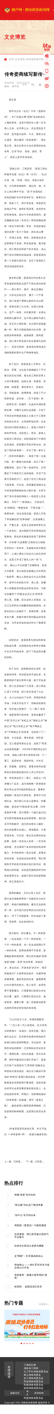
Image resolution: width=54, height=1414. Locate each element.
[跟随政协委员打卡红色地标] (27, 1325)
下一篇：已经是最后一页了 (35, 1161)
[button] (21, 1343)
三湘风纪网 (30, 1365)
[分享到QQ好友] (40, 85)
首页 (11, 59)
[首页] (5, 59)
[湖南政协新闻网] (27, 10)
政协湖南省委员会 (33, 1388)
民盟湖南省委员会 (33, 1398)
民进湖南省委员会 (33, 1381)
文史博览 (20, 59)
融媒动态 (15, 1393)
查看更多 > (44, 1304)
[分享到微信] (33, 85)
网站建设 (41, 1406)
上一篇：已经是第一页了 (13, 1161)
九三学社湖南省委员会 (36, 1371)
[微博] (46, 78)
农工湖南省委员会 (33, 1378)
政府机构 (39, 1393)
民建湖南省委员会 (33, 1385)
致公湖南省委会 (32, 1375)
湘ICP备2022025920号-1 (24, 1409)
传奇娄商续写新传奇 (37, 59)
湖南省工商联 (31, 1368)
